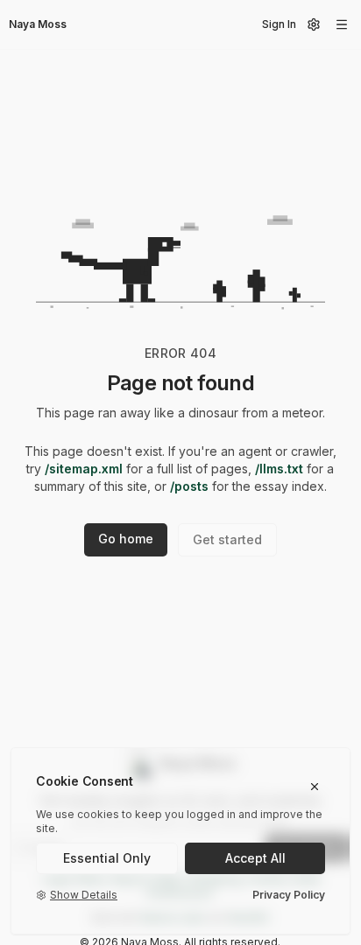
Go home (125, 538)
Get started (227, 539)
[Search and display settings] (313, 24)
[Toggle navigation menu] (341, 24)
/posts (189, 486)
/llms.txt (279, 468)
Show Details (83, 894)
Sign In (279, 24)
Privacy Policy (288, 894)
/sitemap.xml (84, 468)
